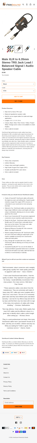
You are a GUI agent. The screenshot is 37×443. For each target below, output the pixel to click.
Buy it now (18, 101)
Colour (3, 81)
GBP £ (18, 417)
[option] (10, 49)
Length (3, 87)
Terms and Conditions (9, 390)
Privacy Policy (7, 382)
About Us (6, 373)
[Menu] (34, 4)
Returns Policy (7, 386)
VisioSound (15, 437)
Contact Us (6, 377)
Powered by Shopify (23, 437)
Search (5, 368)
